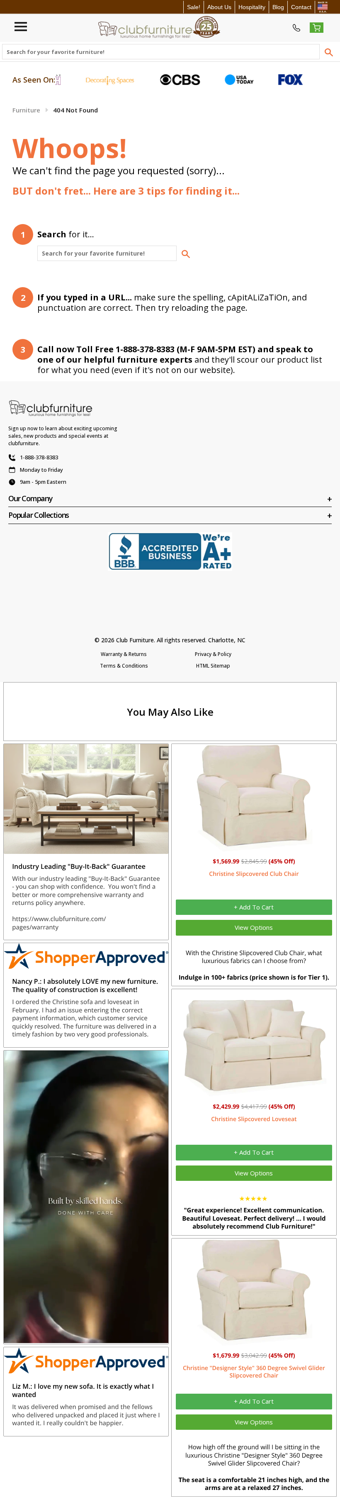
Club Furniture (135, 640)
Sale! (193, 7)
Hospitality (251, 7)
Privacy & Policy (213, 654)
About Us (219, 7)
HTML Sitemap (213, 665)
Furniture (26, 110)
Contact (301, 7)
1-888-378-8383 (39, 457)
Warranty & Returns (124, 654)
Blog (278, 7)
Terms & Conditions (124, 665)
